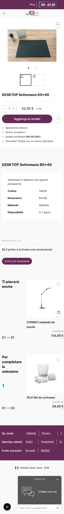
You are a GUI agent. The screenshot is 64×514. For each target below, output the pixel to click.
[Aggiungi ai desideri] (58, 118)
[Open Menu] (7, 506)
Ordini (29, 441)
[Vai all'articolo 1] (28, 68)
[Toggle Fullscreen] (57, 23)
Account (30, 450)
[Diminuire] (4, 108)
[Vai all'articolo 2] (35, 68)
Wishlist (45, 450)
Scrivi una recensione (17, 261)
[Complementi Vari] (4, 13)
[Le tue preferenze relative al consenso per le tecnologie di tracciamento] (3, 385)
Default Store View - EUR (34, 467)
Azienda (31, 433)
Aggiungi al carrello (27, 118)
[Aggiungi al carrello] (58, 312)
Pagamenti (47, 441)
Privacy (46, 433)
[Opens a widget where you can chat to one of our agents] (40, 494)
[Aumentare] (13, 108)
